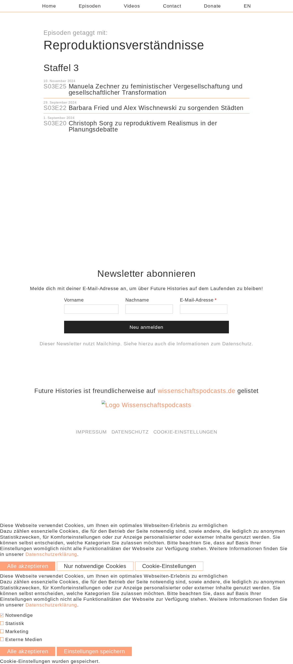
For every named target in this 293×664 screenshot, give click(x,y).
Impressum (91, 431)
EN (247, 5)
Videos (132, 5)
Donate (212, 5)
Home (49, 5)
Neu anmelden (146, 327)
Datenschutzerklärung (165, 144)
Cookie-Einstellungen (185, 431)
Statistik (14, 623)
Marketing (16, 631)
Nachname (137, 299)
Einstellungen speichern (94, 651)
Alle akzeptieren (27, 566)
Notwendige (18, 615)
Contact (172, 5)
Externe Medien (23, 639)
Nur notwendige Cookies (95, 566)
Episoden (90, 5)
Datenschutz (237, 343)
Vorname (74, 299)
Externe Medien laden (146, 156)
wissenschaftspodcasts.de (196, 390)
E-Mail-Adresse (197, 299)
